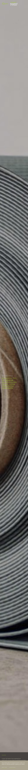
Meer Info (4, 767)
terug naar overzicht (7, 375)
